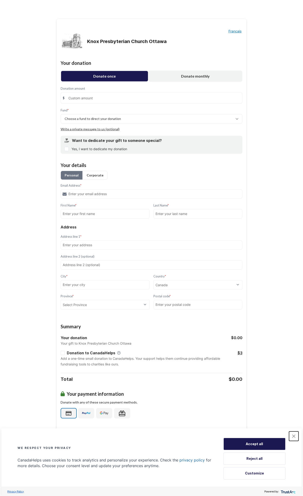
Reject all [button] (254, 458)
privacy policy (192, 460)
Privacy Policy (15, 491)
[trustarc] (288, 491)
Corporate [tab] (95, 175)
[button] (294, 436)
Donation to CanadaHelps (91, 353)
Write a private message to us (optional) (90, 129)
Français (234, 31)
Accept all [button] (254, 444)
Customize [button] (254, 473)
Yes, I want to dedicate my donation (99, 149)
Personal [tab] (72, 175)
